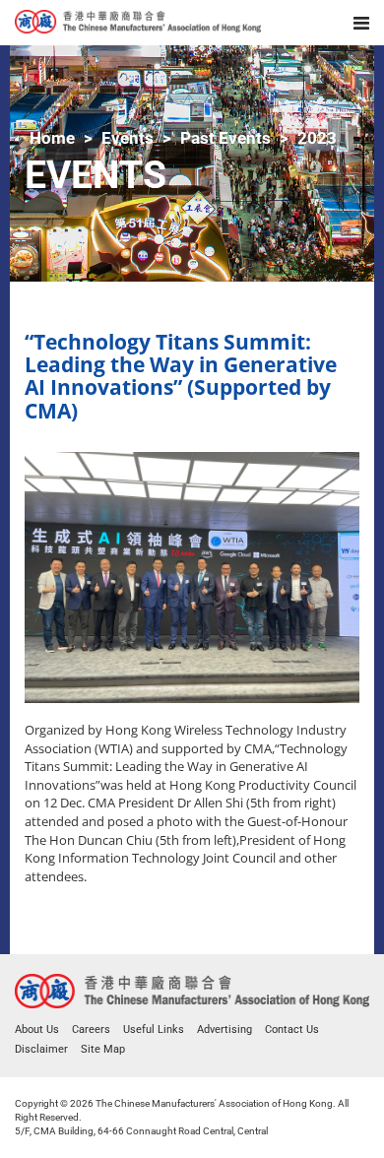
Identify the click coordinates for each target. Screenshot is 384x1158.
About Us (37, 1029)
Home (52, 138)
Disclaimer (41, 1049)
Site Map (103, 1049)
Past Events (225, 138)
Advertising (224, 1029)
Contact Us (292, 1029)
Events (127, 138)
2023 (317, 138)
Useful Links (153, 1029)
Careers (91, 1029)
